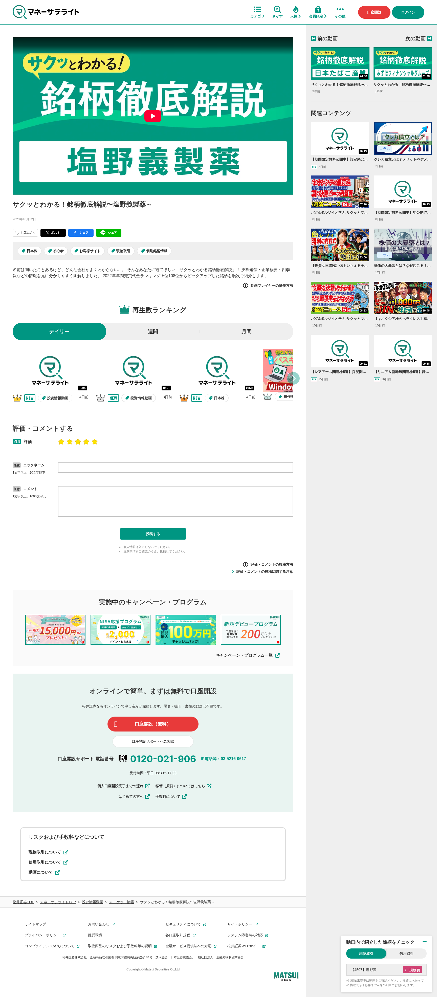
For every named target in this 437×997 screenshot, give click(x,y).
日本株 (32, 251)
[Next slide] (293, 378)
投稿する (153, 534)
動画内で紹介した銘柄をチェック (380, 942)
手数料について (168, 796)
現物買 (414, 970)
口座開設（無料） (153, 723)
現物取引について (45, 852)
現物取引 (123, 251)
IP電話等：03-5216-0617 (223, 759)
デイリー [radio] (59, 331)
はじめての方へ (131, 796)
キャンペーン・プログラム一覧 (244, 655)
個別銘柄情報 (156, 251)
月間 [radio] (247, 331)
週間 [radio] (153, 331)
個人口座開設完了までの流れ (120, 786)
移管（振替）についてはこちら (180, 786)
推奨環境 (95, 935)
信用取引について (45, 862)
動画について (41, 872)
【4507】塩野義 (364, 970)
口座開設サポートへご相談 (153, 741)
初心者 (58, 251)
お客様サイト (90, 251)
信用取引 (407, 953)
